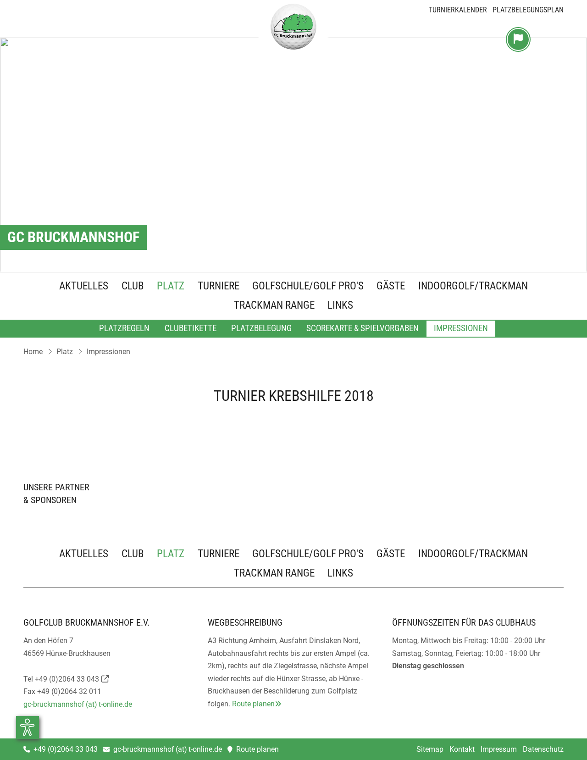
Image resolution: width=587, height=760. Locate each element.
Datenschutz (543, 749)
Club (133, 286)
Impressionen (461, 328)
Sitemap (429, 749)
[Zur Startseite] (293, 29)
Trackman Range (274, 305)
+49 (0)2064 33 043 (67, 679)
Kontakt (462, 749)
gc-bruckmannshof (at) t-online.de (77, 704)
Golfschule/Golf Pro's (308, 286)
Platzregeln (124, 328)
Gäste (391, 286)
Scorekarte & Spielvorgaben (362, 328)
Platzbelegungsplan (528, 10)
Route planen (253, 703)
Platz (170, 286)
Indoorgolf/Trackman (473, 286)
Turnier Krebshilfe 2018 (294, 396)
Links (340, 305)
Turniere (218, 286)
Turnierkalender (458, 10)
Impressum (499, 749)
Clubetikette (190, 328)
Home (33, 351)
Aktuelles (83, 286)
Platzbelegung (261, 328)
